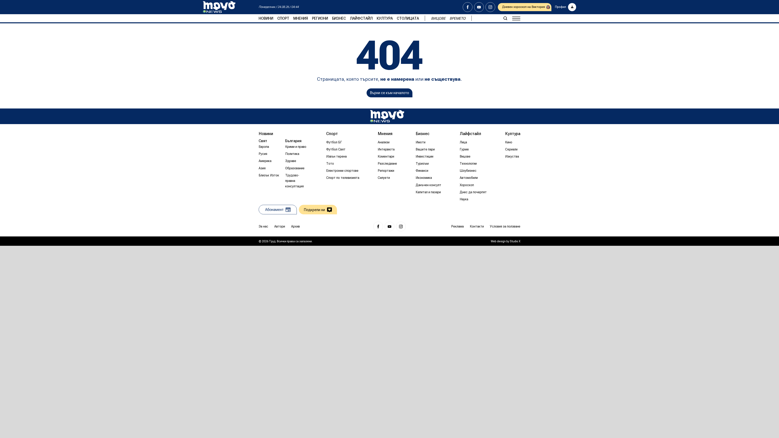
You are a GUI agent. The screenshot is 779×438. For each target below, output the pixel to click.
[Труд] (387, 116)
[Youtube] (479, 7)
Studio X (515, 241)
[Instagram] (490, 7)
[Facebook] (467, 7)
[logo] (219, 7)
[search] (505, 18)
